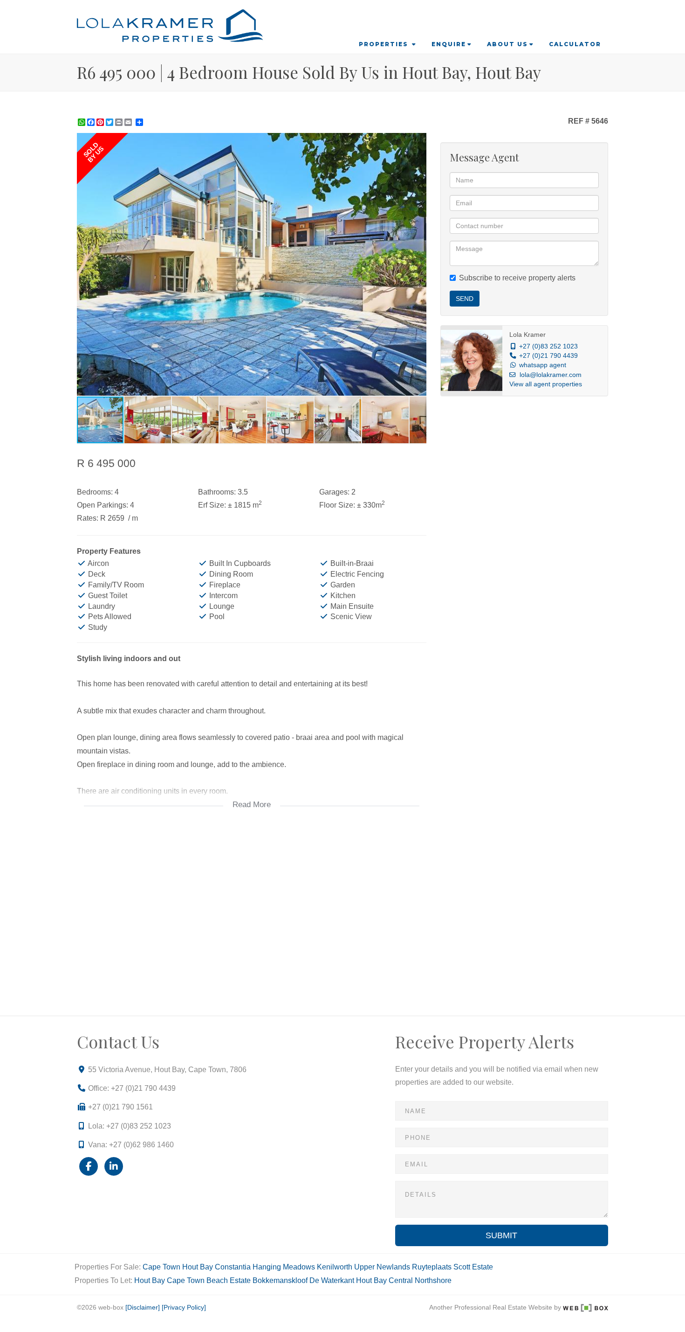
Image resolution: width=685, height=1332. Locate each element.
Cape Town (161, 1267)
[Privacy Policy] (184, 1307)
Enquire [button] (449, 44)
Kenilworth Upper (346, 1267)
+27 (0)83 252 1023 (548, 346)
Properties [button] (385, 44)
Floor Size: (337, 505)
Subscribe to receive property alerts (517, 278)
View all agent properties (545, 384)
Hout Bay (197, 1267)
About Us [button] (507, 44)
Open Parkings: (102, 505)
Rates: (87, 518)
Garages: (334, 492)
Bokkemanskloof (280, 1280)
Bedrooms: (95, 492)
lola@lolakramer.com (551, 374)
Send (464, 298)
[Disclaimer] (142, 1307)
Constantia (233, 1267)
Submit (501, 1235)
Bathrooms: (217, 492)
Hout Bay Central (384, 1280)
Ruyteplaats (432, 1267)
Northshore (433, 1280)
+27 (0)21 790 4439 (548, 355)
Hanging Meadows (284, 1267)
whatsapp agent (542, 365)
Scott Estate (473, 1267)
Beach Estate (228, 1280)
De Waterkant (331, 1280)
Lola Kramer (527, 334)
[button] (418, 141)
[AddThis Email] (129, 122)
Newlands (393, 1267)
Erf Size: (212, 505)
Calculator (575, 44)
